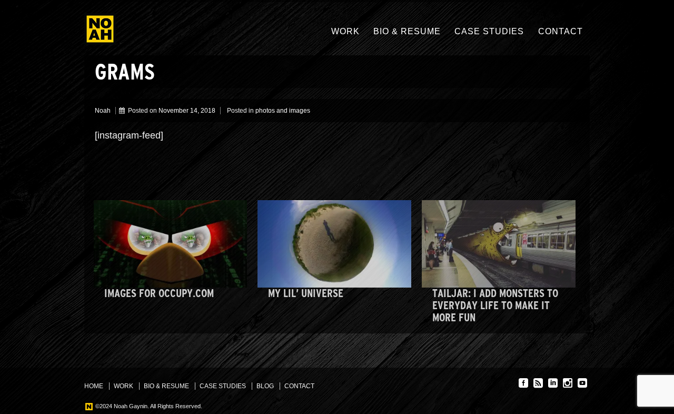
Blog (265, 386)
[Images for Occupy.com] (170, 244)
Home (93, 386)
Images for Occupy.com (159, 293)
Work (345, 31)
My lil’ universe (305, 293)
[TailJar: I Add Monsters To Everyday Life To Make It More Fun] (499, 244)
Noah (103, 110)
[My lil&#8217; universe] (334, 244)
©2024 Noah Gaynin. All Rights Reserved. (148, 406)
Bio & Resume (407, 31)
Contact (560, 31)
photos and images (282, 110)
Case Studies (489, 31)
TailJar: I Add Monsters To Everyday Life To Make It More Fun (495, 305)
